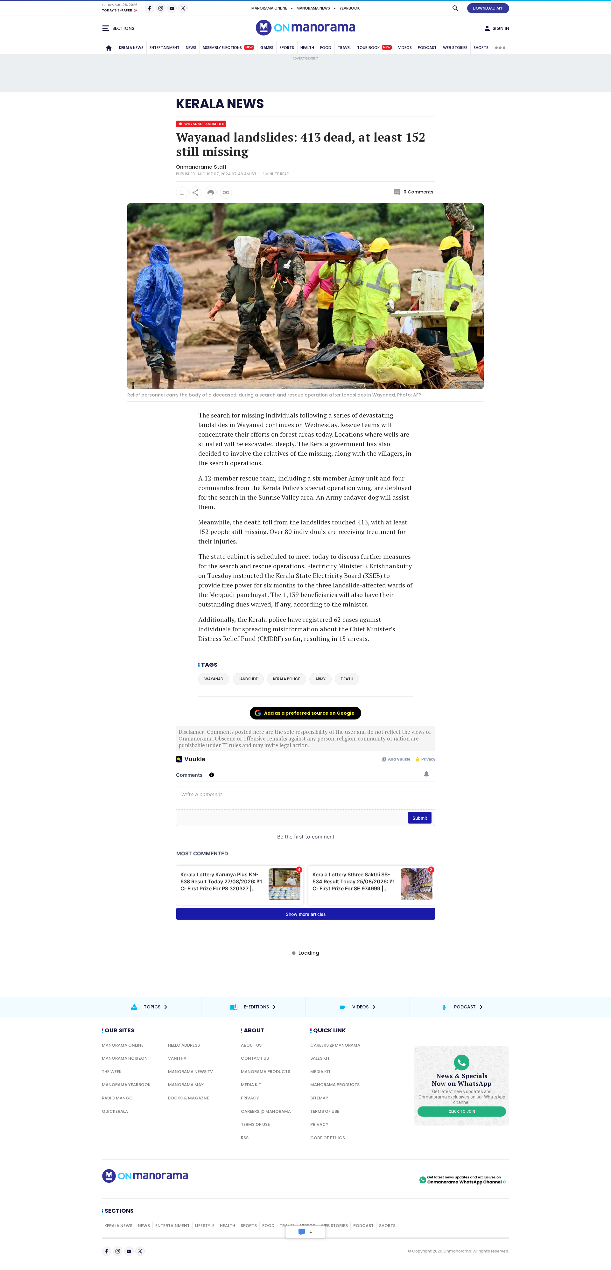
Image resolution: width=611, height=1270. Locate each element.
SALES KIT (320, 1058)
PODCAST (427, 47)
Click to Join (462, 1111)
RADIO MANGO (117, 1098)
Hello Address (184, 1045)
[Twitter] (183, 8)
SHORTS (481, 47)
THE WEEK (112, 1072)
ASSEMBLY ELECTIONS (227, 47)
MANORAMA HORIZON (125, 1058)
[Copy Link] (226, 192)
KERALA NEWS (131, 47)
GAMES (266, 47)
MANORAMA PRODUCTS (265, 1072)
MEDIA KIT (251, 1085)
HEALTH (307, 47)
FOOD (325, 47)
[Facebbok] (106, 1251)
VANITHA (177, 1058)
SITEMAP (319, 1098)
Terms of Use (255, 1124)
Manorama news (313, 8)
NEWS (191, 47)
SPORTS (286, 47)
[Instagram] (160, 8)
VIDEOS (405, 47)
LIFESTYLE (204, 1226)
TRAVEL (344, 47)
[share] (195, 192)
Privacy (250, 1098)
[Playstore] (351, 1180)
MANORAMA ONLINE (269, 8)
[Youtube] (172, 8)
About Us (251, 1045)
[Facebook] (149, 8)
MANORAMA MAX (186, 1085)
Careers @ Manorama (266, 1111)
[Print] (211, 192)
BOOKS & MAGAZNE (188, 1098)
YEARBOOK (350, 8)
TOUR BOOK (373, 47)
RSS (245, 1138)
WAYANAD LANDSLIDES (203, 123)
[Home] (109, 47)
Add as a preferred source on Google (309, 713)
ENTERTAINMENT (164, 47)
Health (227, 1226)
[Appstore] (395, 1180)
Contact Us (255, 1058)
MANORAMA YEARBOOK (126, 1085)
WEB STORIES (455, 47)
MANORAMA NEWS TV (190, 1072)
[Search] (455, 8)
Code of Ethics (327, 1138)
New (249, 47)
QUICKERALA (115, 1111)
